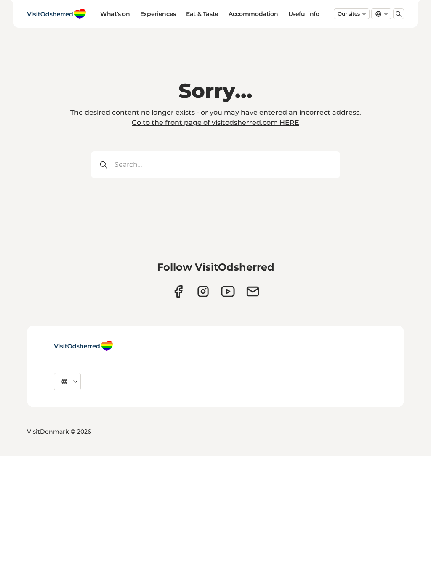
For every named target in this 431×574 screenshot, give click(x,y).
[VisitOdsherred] (83, 346)
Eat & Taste (202, 14)
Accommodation (253, 14)
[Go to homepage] (56, 14)
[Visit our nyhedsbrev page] (252, 291)
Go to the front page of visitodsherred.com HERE (215, 122)
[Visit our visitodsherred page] (178, 291)
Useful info (303, 14)
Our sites (349, 14)
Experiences (158, 14)
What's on (115, 14)
